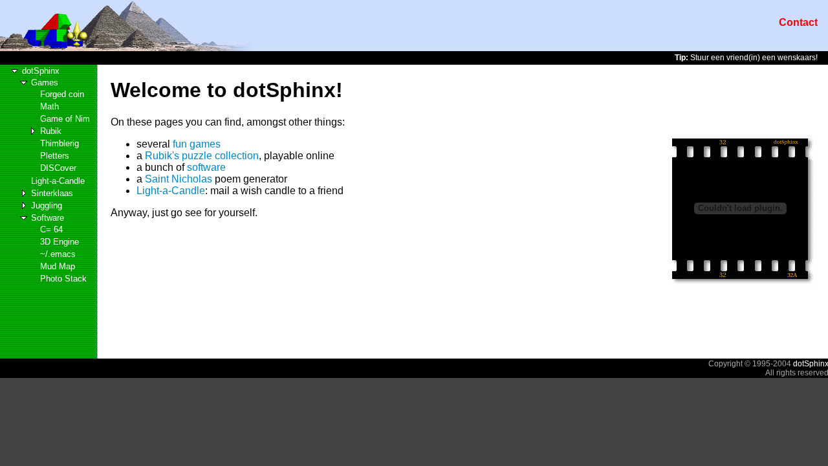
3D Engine (59, 242)
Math (49, 106)
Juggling (46, 205)
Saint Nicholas (178, 178)
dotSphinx (41, 71)
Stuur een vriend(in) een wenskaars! (746, 57)
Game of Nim (65, 119)
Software (47, 218)
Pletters (54, 156)
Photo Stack (63, 278)
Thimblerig (59, 143)
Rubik (50, 131)
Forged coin (62, 94)
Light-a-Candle (58, 181)
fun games (197, 144)
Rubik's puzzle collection (202, 155)
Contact (798, 22)
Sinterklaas (52, 193)
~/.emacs (58, 254)
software (206, 167)
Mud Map (57, 266)
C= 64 (51, 229)
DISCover (58, 168)
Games (44, 82)
